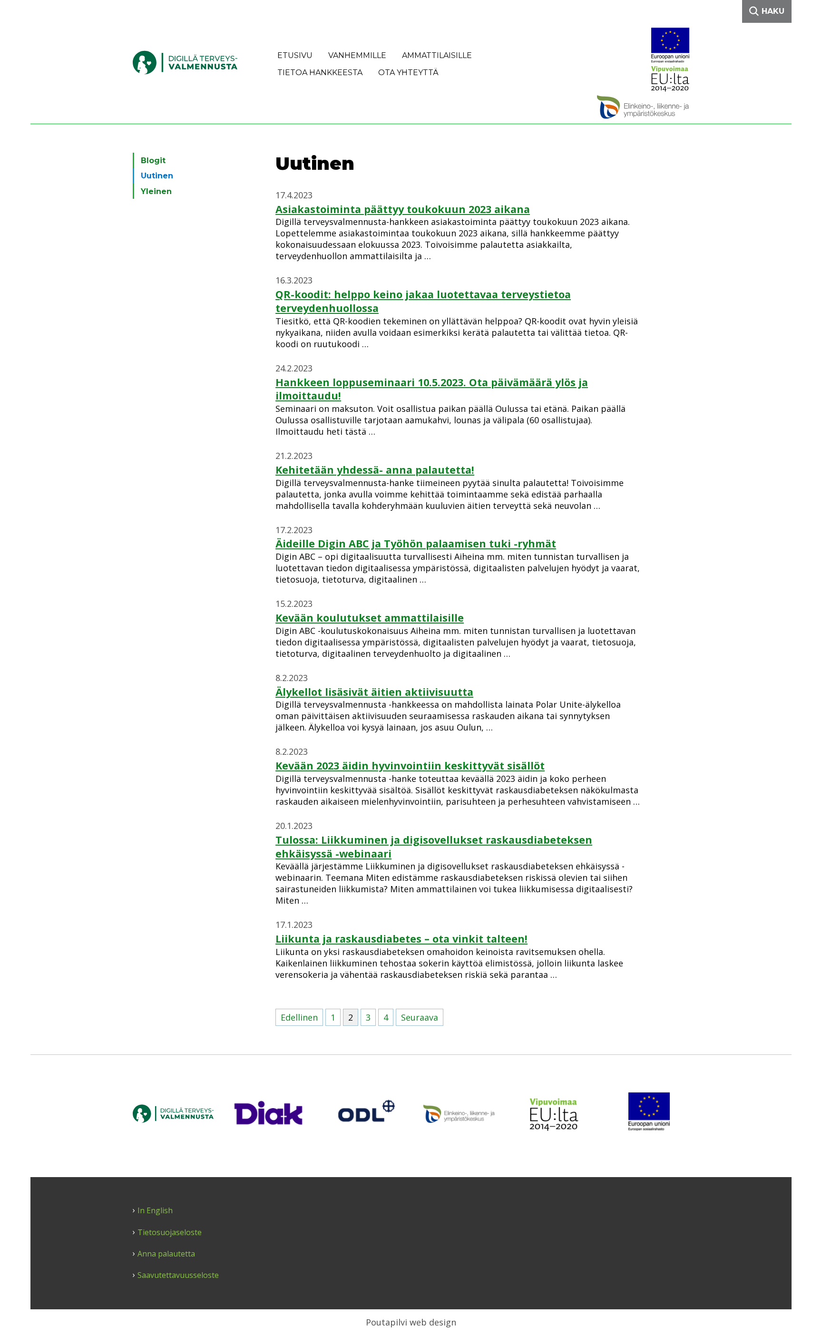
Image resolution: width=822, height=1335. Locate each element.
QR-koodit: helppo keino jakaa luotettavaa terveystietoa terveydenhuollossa (423, 301)
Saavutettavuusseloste (178, 1275)
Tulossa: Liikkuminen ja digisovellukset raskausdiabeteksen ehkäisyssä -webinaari (433, 846)
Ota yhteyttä (408, 72)
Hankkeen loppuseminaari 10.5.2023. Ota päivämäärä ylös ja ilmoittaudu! (431, 389)
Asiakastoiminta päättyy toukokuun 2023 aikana (402, 209)
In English (155, 1211)
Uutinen (157, 175)
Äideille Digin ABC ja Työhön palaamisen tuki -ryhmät (415, 543)
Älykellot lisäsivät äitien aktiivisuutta (374, 692)
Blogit (153, 160)
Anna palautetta (166, 1254)
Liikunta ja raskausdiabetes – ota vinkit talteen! (401, 938)
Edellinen (299, 1017)
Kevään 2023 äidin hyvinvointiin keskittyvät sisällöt (410, 765)
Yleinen (156, 191)
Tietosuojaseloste (169, 1233)
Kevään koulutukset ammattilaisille (369, 617)
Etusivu (295, 55)
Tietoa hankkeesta (319, 72)
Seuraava (419, 1017)
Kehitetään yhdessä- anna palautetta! (374, 470)
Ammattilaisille (437, 55)
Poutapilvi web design (411, 1322)
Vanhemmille (357, 55)
